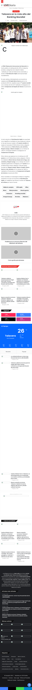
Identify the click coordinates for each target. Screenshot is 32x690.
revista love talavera (6, 666)
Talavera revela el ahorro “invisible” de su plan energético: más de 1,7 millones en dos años (23, 299)
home (8, 659)
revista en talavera (23, 661)
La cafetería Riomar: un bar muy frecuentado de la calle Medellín (20, 357)
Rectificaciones (20, 680)
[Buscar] (30, 5)
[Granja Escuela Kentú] (26, 645)
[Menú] (2, 5)
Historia (3, 659)
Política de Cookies (12, 680)
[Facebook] (15, 222)
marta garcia (25, 190)
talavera (26, 196)
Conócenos (5, 677)
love (5, 190)
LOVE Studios (24, 675)
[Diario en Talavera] (10, 5)
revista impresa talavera (20, 664)
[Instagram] (19, 222)
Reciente (8, 351)
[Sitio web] (13, 222)
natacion (9, 193)
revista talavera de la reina (7, 669)
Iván (8, 20)
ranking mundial (20, 193)
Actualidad (15, 8)
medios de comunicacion (7, 661)
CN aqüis (19, 187)
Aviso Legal (16, 677)
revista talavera (23, 666)
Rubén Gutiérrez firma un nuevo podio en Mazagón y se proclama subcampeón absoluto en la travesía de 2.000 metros (24, 555)
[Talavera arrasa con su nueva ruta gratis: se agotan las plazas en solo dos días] (16, 644)
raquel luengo (8, 196)
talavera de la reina (25, 669)
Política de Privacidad (25, 677)
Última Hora (21, 8)
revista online (15, 666)
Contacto (11, 677)
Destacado (13, 656)
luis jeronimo (14, 190)
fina (27, 187)
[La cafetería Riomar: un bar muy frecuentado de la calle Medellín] (6, 358)
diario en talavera (21, 656)
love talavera (18, 659)
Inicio (10, 8)
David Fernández (5, 656)
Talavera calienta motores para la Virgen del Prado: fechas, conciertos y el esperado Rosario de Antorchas (8, 281)
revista (18, 196)
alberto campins (8, 187)
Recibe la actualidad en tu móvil (16, 494)
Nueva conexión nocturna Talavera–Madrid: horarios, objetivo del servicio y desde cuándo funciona (8, 300)
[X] (17, 222)
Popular (24, 351)
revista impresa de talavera (7, 664)
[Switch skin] (27, 5)
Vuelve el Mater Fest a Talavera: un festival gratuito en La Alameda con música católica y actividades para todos (23, 281)
